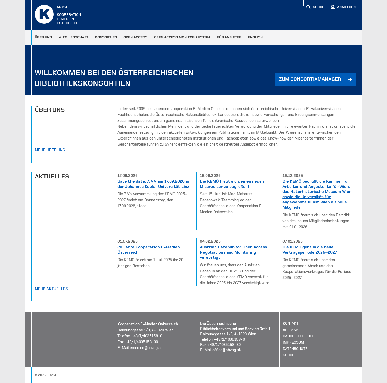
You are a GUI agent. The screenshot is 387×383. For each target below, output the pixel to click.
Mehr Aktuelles (51, 289)
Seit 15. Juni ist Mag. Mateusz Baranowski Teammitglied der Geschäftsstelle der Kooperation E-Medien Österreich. (232, 193)
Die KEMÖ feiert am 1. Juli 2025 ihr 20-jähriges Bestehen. (151, 253)
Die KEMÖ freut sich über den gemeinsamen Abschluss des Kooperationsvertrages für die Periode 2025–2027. (316, 259)
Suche (288, 355)
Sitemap (290, 330)
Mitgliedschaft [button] (73, 37)
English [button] (255, 37)
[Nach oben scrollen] (351, 379)
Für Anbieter (229, 37)
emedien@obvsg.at (146, 348)
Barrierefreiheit (299, 336)
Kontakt (291, 323)
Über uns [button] (43, 37)
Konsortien (106, 37)
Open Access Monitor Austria (182, 37)
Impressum (293, 342)
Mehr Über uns (50, 150)
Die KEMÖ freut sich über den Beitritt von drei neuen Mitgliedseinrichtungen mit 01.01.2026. (316, 201)
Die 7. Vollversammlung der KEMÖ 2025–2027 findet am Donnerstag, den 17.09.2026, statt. (153, 190)
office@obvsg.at (226, 350)
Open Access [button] (135, 37)
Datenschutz (295, 349)
